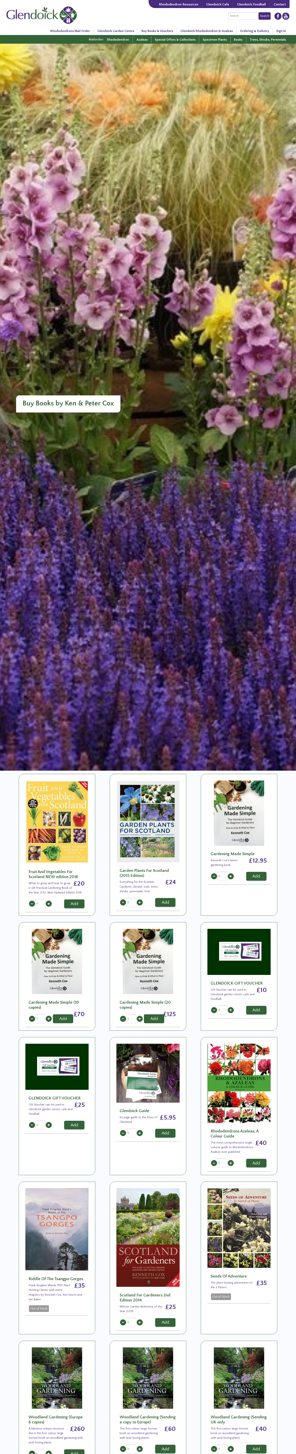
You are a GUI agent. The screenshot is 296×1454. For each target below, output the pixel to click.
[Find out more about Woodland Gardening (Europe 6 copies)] (57, 1378)
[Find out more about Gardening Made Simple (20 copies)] (148, 961)
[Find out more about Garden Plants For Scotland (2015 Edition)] (148, 821)
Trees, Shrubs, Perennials (268, 39)
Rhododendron (118, 39)
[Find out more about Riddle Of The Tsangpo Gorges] (57, 1229)
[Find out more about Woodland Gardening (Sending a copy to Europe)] (148, 1378)
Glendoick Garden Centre (115, 31)
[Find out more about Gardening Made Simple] (239, 813)
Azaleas (142, 39)
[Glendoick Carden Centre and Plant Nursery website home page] (41, 15)
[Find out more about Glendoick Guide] (148, 1073)
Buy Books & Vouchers (157, 31)
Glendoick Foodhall (251, 4)
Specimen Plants (215, 39)
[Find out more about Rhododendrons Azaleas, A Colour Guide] (239, 1083)
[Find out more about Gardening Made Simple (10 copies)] (57, 961)
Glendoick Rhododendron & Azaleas (206, 31)
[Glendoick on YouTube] (285, 16)
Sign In (281, 31)
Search (264, 16)
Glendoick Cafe (217, 4)
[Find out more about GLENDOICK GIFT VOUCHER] (239, 951)
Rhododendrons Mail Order (70, 31)
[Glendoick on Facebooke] (278, 16)
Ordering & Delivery (254, 31)
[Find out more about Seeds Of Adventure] (239, 1228)
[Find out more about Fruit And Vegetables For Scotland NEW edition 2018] (57, 822)
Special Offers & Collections (175, 39)
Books (238, 39)
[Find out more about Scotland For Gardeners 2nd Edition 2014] (148, 1237)
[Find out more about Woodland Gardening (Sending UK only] (239, 1378)
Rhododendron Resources (178, 4)
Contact (280, 4)
